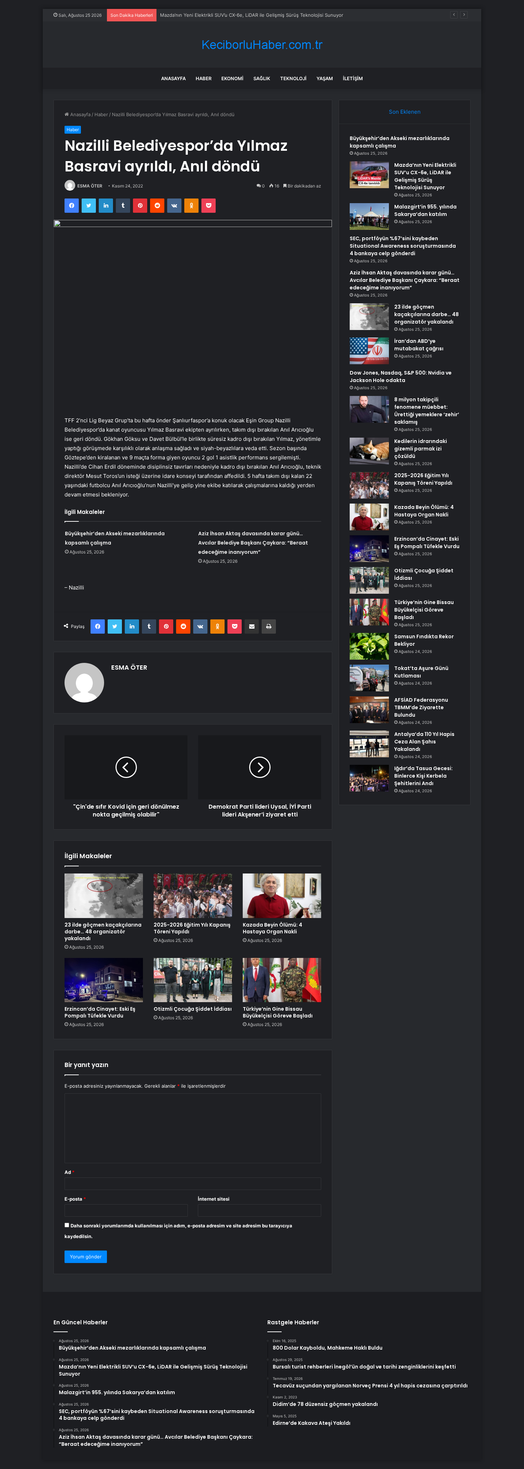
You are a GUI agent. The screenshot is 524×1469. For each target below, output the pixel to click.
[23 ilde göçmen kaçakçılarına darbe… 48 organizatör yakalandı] (104, 895)
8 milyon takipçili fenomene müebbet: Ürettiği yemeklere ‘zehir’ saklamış (426, 411)
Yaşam (325, 78)
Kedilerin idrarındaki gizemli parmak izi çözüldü (420, 449)
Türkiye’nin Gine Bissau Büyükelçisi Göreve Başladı (278, 1012)
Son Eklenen (405, 111)
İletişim (353, 78)
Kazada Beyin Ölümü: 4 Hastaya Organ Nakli (272, 928)
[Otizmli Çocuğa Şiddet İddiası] (193, 980)
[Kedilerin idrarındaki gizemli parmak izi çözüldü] (369, 451)
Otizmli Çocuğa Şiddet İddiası (193, 1008)
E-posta (75, 1199)
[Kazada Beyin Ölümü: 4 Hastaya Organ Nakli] (282, 895)
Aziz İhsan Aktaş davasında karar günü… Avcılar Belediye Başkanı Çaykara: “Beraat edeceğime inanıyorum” (253, 543)
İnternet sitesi (214, 1199)
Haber (203, 78)
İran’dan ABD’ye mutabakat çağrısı (418, 344)
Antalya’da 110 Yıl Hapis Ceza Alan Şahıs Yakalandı (424, 742)
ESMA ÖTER (89, 186)
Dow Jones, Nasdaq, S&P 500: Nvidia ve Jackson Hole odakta (401, 376)
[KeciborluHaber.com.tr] (262, 44)
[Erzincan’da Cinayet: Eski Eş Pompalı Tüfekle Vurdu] (104, 980)
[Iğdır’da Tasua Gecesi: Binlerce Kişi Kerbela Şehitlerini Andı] (369, 778)
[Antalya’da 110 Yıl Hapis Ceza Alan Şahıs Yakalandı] (369, 744)
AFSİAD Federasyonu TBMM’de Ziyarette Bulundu (421, 707)
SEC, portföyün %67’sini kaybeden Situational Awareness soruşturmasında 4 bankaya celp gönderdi (403, 246)
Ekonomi (232, 78)
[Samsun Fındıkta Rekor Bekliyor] (369, 646)
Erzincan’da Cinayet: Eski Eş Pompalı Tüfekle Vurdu (100, 1012)
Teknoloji (293, 78)
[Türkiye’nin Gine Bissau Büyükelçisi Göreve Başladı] (282, 980)
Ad (70, 1172)
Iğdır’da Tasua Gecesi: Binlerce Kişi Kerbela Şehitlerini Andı (423, 776)
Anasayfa (173, 78)
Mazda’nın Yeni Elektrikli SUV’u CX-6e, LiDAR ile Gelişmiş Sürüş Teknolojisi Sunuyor (425, 176)
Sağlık (261, 78)
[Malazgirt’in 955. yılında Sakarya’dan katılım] (369, 216)
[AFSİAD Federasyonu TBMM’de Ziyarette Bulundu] (369, 709)
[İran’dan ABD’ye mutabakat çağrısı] (369, 350)
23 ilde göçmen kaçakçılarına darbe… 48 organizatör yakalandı (103, 931)
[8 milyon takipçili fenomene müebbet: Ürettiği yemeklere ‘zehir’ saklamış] (369, 409)
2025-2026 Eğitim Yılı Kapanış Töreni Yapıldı (192, 928)
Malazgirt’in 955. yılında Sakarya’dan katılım (425, 210)
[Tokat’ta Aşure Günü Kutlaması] (369, 678)
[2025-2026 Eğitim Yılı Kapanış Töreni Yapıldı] (193, 895)
